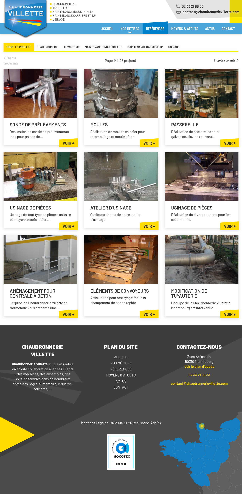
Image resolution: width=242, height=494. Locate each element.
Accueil (107, 28)
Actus (210, 28)
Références (155, 28)
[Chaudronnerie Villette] (26, 19)
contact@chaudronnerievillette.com (199, 383)
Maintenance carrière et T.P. (74, 15)
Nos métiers (120, 363)
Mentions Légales (94, 423)
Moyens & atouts (184, 28)
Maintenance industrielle (73, 11)
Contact (228, 28)
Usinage (58, 19)
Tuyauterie (60, 7)
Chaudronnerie (64, 3)
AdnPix (155, 423)
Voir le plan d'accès (199, 366)
